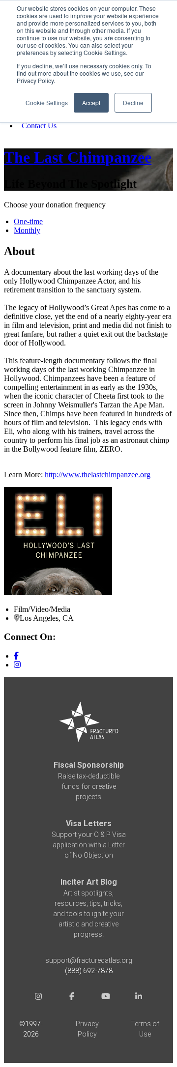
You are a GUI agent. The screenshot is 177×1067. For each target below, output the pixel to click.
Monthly (27, 230)
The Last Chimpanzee (77, 157)
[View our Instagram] (17, 665)
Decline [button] (133, 102)
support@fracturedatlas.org (88, 960)
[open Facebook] (72, 997)
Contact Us (39, 125)
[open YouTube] (105, 997)
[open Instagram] (38, 997)
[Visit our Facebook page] (16, 656)
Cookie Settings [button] (47, 102)
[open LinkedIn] (139, 997)
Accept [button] (91, 102)
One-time (28, 221)
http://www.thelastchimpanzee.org (97, 474)
